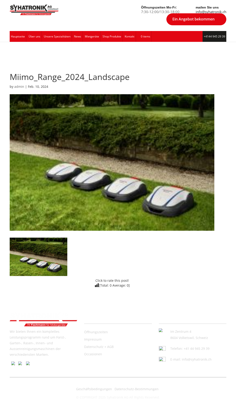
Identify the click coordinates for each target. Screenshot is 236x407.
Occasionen (93, 354)
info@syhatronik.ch (211, 11)
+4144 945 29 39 (214, 36)
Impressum (93, 339)
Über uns (34, 36)
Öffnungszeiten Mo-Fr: (159, 7)
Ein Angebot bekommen (193, 19)
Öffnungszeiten (96, 332)
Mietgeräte (92, 36)
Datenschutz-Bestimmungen (137, 389)
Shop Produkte (112, 36)
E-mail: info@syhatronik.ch (191, 359)
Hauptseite (18, 36)
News (77, 36)
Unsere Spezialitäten (57, 36)
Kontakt (129, 36)
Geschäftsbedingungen (94, 389)
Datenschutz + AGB (99, 346)
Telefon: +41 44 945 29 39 (189, 348)
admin (19, 86)
